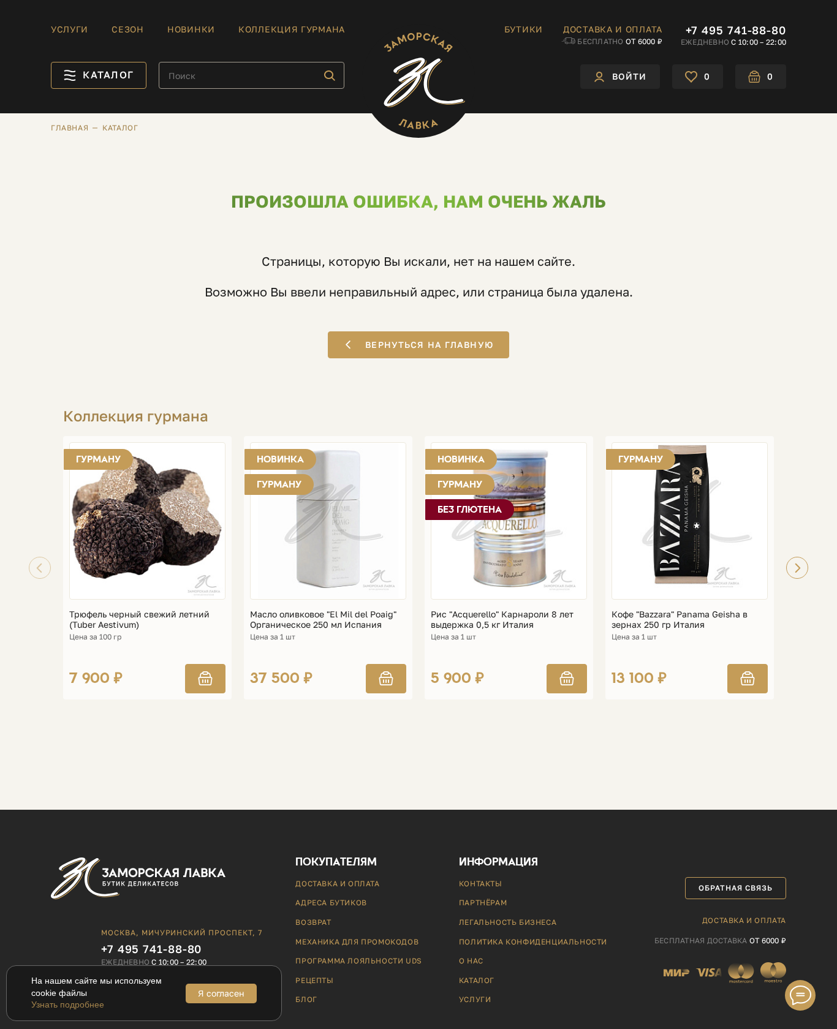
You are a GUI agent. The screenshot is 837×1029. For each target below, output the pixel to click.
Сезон (128, 29)
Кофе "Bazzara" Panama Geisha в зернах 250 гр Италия (680, 619)
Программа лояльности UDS (358, 960)
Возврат (313, 922)
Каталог (476, 980)
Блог (306, 999)
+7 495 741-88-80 (736, 30)
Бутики (523, 29)
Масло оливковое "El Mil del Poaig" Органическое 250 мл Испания (323, 619)
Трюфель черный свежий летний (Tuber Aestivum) (139, 619)
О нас (471, 960)
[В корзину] (205, 678)
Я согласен (221, 993)
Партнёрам (483, 902)
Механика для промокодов (356, 941)
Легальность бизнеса (507, 922)
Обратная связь (735, 887)
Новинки (191, 29)
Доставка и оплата (612, 29)
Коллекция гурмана (291, 29)
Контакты (480, 883)
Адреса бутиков (330, 902)
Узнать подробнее (67, 1004)
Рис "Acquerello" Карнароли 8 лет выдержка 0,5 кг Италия (502, 619)
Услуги (69, 29)
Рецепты (314, 980)
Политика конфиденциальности (533, 941)
